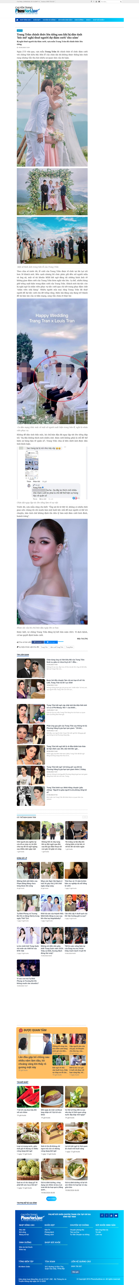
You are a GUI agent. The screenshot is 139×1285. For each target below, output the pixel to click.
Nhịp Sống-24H (25, 20)
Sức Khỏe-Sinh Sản (65, 20)
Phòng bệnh (49, 1232)
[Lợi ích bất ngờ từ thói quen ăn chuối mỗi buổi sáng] (76, 1133)
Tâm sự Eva (74, 1232)
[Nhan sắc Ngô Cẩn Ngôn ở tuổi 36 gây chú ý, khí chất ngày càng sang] (52, 870)
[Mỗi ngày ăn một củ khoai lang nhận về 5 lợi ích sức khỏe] (52, 1097)
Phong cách (49, 1235)
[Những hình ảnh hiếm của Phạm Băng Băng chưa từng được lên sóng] (28, 870)
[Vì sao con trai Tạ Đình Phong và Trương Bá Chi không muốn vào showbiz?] (28, 967)
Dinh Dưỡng (79, 20)
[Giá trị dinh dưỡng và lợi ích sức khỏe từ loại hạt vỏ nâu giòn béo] (76, 1169)
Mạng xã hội (24, 1235)
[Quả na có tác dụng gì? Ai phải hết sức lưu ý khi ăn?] (28, 1169)
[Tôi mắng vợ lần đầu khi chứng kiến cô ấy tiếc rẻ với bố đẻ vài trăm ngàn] (76, 830)
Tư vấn (98, 1232)
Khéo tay (22, 1249)
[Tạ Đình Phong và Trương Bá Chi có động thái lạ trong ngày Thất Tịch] (28, 902)
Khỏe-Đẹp (36, 20)
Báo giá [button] (75, 1272)
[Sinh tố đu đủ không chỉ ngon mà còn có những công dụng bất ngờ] (52, 1133)
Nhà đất (22, 1230)
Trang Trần (44, 647)
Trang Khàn (69, 647)
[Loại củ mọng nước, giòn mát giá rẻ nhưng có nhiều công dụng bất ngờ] (28, 1133)
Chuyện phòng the (77, 1230)
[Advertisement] (52, 1008)
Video (88, 20)
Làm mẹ (99, 1235)
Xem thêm (51, 1199)
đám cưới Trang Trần (56, 647)
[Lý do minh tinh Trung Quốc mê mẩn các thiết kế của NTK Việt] (28, 935)
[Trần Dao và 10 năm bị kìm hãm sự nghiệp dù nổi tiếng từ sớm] (76, 870)
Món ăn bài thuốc (26, 1247)
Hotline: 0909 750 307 (48, 1)
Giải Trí (20, 30)
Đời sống (22, 1232)
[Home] (17, 20)
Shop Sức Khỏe (98, 20)
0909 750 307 (76, 1266)
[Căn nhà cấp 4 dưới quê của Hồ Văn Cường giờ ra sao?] (76, 902)
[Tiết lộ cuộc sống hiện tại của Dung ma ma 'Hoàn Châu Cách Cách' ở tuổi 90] (76, 935)
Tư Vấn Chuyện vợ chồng (79, 1235)
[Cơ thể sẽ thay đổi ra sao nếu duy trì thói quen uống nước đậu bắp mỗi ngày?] (76, 1097)
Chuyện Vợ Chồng (49, 20)
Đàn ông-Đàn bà (102, 1230)
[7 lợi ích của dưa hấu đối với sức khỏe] (28, 1097)
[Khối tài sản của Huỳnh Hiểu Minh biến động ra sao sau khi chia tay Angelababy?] (52, 902)
